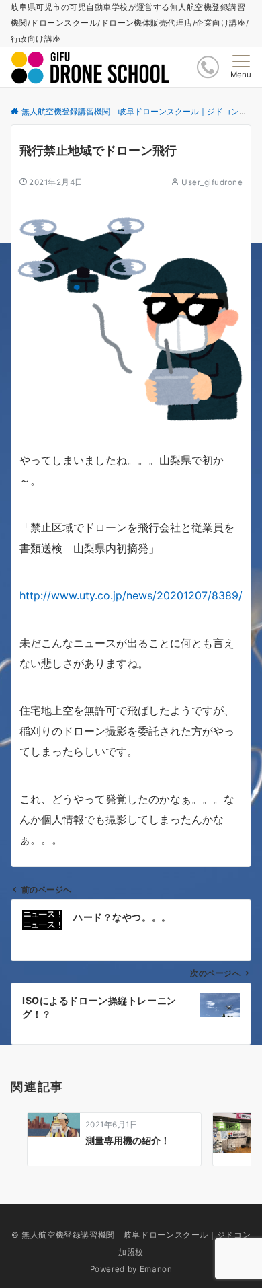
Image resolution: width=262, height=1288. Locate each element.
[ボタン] (208, 67)
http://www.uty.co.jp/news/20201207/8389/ (131, 595)
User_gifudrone (212, 182)
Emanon (156, 1269)
